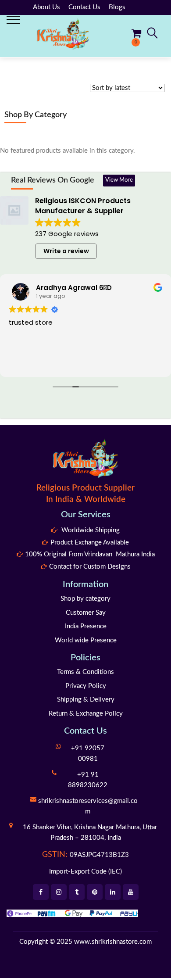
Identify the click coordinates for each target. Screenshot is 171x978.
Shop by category (85, 598)
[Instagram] (59, 892)
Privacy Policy (85, 686)
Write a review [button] (66, 251)
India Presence (86, 626)
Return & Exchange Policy (86, 713)
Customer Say (86, 612)
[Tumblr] (77, 892)
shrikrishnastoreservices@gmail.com (88, 806)
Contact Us (84, 7)
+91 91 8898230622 (87, 779)
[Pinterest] (95, 892)
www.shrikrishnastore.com (113, 942)
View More (119, 180)
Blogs (117, 7)
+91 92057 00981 (87, 753)
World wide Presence (86, 640)
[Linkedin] (113, 892)
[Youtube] (131, 892)
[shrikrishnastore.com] (62, 33)
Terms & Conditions (85, 672)
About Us (46, 7)
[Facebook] (41, 892)
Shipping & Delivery (85, 699)
